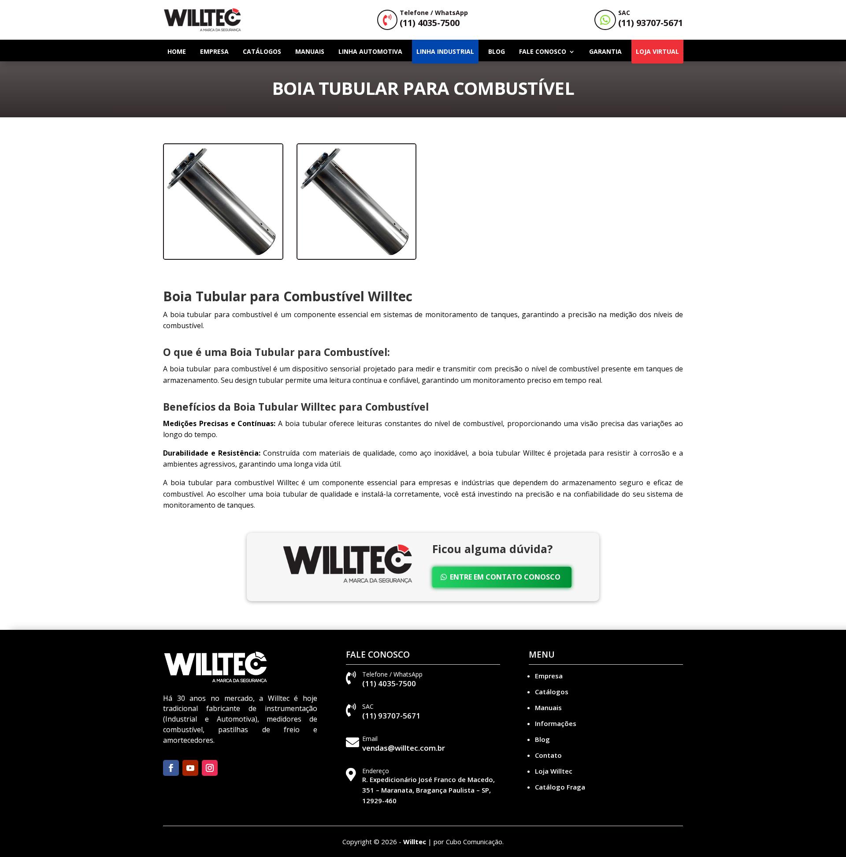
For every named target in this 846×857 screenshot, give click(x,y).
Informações (555, 723)
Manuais (309, 51)
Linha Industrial (445, 51)
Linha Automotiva (370, 51)
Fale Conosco (542, 51)
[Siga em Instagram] (210, 768)
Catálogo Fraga (560, 786)
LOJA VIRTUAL (657, 51)
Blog (496, 51)
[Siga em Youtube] (190, 768)
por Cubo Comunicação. (469, 841)
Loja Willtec (553, 771)
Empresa (214, 51)
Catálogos (262, 51)
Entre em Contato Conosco (505, 577)
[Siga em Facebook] (171, 768)
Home (176, 51)
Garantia (605, 51)
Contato (548, 755)
